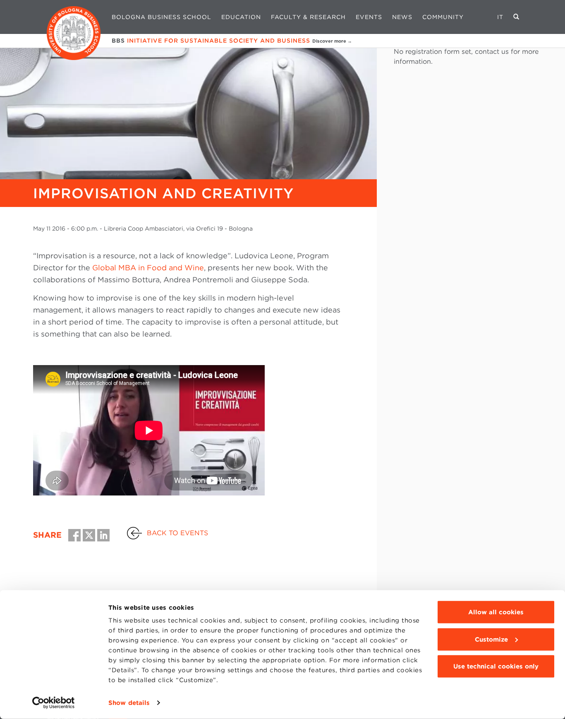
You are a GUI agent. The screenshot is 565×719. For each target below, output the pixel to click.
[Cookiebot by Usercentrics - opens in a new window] (53, 703)
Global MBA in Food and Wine (148, 267)
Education (241, 17)
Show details (129, 703)
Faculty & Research (308, 17)
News (402, 17)
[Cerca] (516, 17)
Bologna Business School (161, 17)
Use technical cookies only (496, 666)
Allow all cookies (496, 612)
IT (500, 17)
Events (369, 17)
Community (443, 17)
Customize (491, 639)
